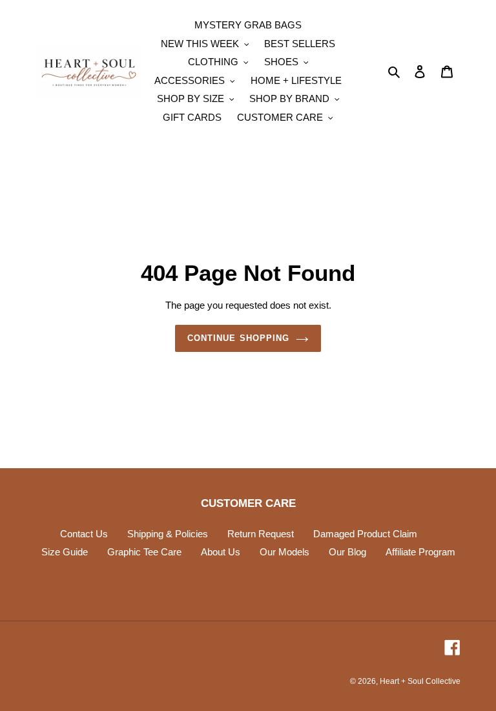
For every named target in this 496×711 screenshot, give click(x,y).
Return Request (260, 533)
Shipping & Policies (167, 533)
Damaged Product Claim (365, 533)
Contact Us (84, 533)
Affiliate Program (420, 551)
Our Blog (347, 551)
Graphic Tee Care (144, 551)
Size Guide (64, 551)
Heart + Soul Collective (420, 681)
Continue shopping (238, 338)
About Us (220, 551)
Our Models (284, 551)
